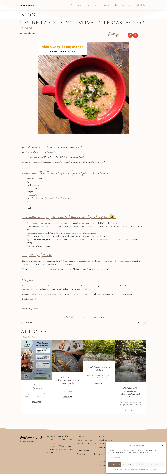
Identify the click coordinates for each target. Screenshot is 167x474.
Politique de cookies (121, 469)
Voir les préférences (150, 464)
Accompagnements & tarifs (82, 5)
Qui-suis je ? (105, 5)
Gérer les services (114, 457)
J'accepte (114, 464)
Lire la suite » (37, 402)
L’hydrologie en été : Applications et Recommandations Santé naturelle (130, 392)
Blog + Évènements (122, 5)
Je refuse (128, 464)
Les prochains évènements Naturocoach (36, 387)
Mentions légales (151, 469)
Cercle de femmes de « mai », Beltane (99, 368)
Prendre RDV (139, 5)
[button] (162, 445)
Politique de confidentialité (136, 469)
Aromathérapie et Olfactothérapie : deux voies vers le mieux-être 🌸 (67, 380)
